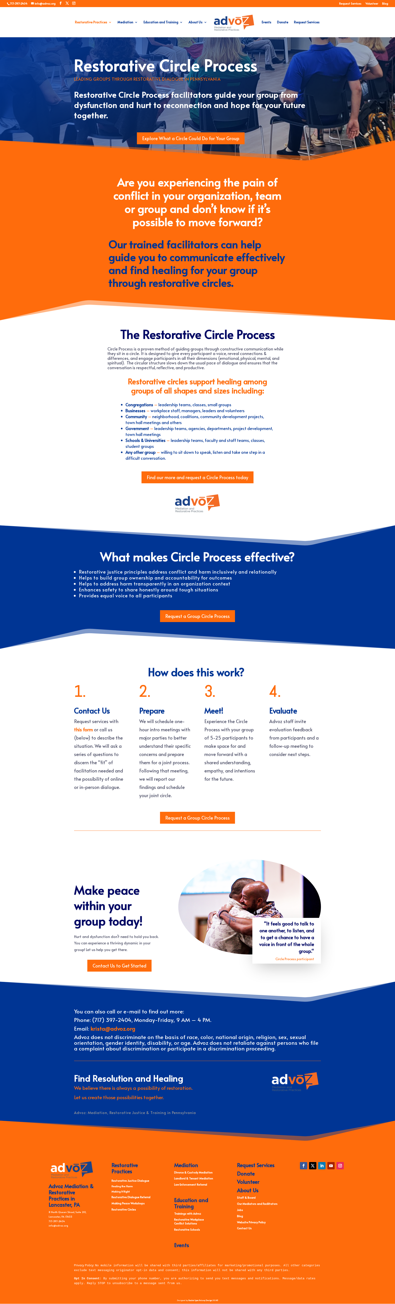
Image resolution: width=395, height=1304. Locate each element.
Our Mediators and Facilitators (257, 1203)
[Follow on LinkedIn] (322, 1165)
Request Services (350, 3)
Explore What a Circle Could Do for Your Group (190, 138)
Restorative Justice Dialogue (130, 1180)
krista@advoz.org (113, 1028)
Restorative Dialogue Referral (131, 1197)
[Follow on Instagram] (340, 1165)
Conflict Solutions (185, 1223)
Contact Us (244, 1228)
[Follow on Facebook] (303, 1165)
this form (83, 729)
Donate (282, 22)
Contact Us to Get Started (119, 965)
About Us (196, 22)
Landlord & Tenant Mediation (193, 1178)
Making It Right (121, 1191)
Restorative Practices (91, 22)
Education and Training (161, 22)
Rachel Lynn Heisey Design (200, 1300)
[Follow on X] (312, 1165)
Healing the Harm (122, 1186)
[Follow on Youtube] (331, 1165)
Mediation (125, 22)
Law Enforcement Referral (190, 1184)
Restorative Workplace (189, 1219)
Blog (385, 3)
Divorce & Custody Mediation (193, 1172)
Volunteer (372, 3)
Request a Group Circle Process (197, 616)
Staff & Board (246, 1197)
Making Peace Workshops (128, 1203)
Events (266, 22)
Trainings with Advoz (187, 1213)
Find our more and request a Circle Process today (197, 477)
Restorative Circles (124, 1209)
